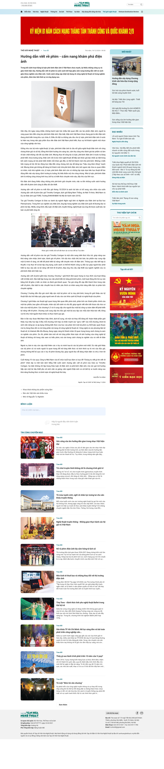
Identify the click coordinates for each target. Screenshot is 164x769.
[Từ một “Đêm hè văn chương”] (37, 689)
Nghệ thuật (44, 11)
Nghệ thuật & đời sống (120, 141)
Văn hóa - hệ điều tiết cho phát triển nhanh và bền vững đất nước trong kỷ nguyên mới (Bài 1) (126, 150)
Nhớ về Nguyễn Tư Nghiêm (33, 397)
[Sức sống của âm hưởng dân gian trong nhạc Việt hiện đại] (37, 447)
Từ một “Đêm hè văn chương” (69, 683)
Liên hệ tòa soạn (112, 713)
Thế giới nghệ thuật (110, 11)
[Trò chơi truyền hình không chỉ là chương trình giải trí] (37, 474)
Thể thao (69, 11)
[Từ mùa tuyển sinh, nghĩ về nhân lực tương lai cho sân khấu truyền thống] (37, 501)
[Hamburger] (142, 11)
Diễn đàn (27, 11)
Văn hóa (36, 11)
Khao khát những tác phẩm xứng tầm (37, 390)
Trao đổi (46, 50)
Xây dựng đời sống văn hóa (91, 11)
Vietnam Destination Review (129, 11)
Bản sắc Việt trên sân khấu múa (35, 393)
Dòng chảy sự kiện (118, 177)
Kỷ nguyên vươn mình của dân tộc (124, 156)
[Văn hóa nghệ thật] (29, 717)
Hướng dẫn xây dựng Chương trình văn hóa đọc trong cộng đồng (125, 81)
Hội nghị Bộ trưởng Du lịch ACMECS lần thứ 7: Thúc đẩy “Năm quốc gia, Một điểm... (126, 110)
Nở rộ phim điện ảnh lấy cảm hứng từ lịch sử (76, 549)
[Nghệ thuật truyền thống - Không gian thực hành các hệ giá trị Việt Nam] (37, 528)
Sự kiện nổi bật (27, 5)
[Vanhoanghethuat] (21, 12)
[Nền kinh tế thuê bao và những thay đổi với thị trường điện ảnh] (37, 582)
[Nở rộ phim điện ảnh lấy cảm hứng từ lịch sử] (37, 555)
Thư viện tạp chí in (126, 213)
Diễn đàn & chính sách (120, 192)
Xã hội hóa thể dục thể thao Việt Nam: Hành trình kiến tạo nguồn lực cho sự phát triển (126, 186)
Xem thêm (63, 705)
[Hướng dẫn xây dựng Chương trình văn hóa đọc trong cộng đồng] (126, 66)
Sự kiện (77, 11)
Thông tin (53, 11)
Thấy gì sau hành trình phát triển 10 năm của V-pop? (79, 656)
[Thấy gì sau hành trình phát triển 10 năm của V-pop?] (37, 662)
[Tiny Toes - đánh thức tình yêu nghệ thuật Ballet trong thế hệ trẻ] (37, 609)
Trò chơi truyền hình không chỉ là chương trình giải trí (80, 468)
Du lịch (61, 11)
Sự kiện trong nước (119, 203)
